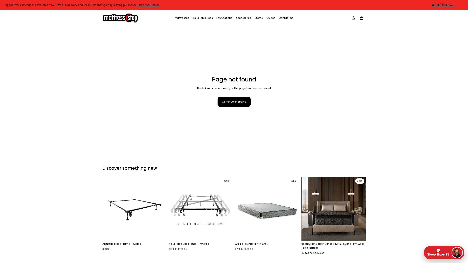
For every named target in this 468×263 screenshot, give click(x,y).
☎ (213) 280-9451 (442, 5)
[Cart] (362, 18)
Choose (230, 235)
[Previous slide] (107, 209)
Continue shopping (234, 102)
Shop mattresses (149, 5)
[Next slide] (161, 209)
